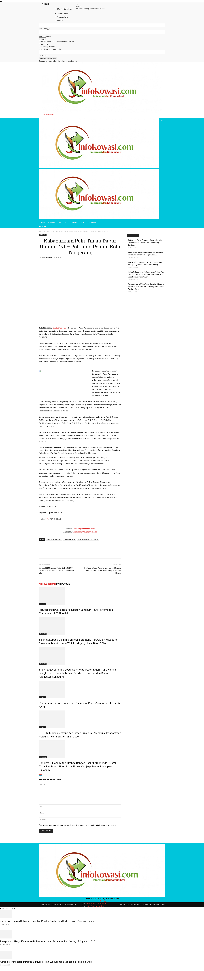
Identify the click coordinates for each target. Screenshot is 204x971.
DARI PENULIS (63, 584)
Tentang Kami (124, 904)
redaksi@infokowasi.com (84, 528)
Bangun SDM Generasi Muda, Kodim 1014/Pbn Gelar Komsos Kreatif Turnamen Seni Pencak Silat (56, 570)
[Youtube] (48, 4)
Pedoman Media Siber (157, 904)
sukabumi (94, 539)
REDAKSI (145, 904)
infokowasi (48, 257)
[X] (46, 4)
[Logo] (99, 167)
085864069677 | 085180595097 (96, 904)
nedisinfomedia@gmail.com (95, 906)
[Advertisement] (66, 321)
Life (60, 223)
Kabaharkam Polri (69, 539)
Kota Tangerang (83, 539)
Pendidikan (92, 223)
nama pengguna (45, 28)
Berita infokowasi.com (54, 539)
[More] (63, 553)
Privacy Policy (44, 44)
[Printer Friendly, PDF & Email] (50, 520)
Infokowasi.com (59, 328)
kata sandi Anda (45, 36)
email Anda (43, 55)
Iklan (82, 223)
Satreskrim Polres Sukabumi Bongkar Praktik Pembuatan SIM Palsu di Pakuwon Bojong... (48, 921)
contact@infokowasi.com (108, 899)
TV (65, 223)
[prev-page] (39, 775)
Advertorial (74, 223)
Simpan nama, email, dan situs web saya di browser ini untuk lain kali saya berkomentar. (79, 825)
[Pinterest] (52, 553)
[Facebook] (42, 4)
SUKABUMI (50, 231)
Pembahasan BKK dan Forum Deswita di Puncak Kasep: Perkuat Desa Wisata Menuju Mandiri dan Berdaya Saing (146, 286)
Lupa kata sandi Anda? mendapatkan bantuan (56, 42)
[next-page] (41, 775)
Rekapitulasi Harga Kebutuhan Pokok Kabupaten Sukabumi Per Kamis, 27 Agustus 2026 (146, 253)
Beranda (42, 231)
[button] (162, 121)
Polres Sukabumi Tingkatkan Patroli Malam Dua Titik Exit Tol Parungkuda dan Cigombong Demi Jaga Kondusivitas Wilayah (146, 274)
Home (43, 223)
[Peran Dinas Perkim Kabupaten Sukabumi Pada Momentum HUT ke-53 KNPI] (80, 689)
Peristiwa (42, 604)
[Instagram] (44, 4)
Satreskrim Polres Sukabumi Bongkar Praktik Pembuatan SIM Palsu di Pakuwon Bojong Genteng (145, 242)
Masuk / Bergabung (64, 9)
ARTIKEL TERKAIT (47, 584)
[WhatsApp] (57, 553)
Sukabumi (51, 223)
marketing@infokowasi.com (85, 532)
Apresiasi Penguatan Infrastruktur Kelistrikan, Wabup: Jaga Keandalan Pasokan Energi (145, 263)
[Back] (77, 4)
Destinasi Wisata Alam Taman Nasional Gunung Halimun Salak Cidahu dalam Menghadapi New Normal (102, 570)
